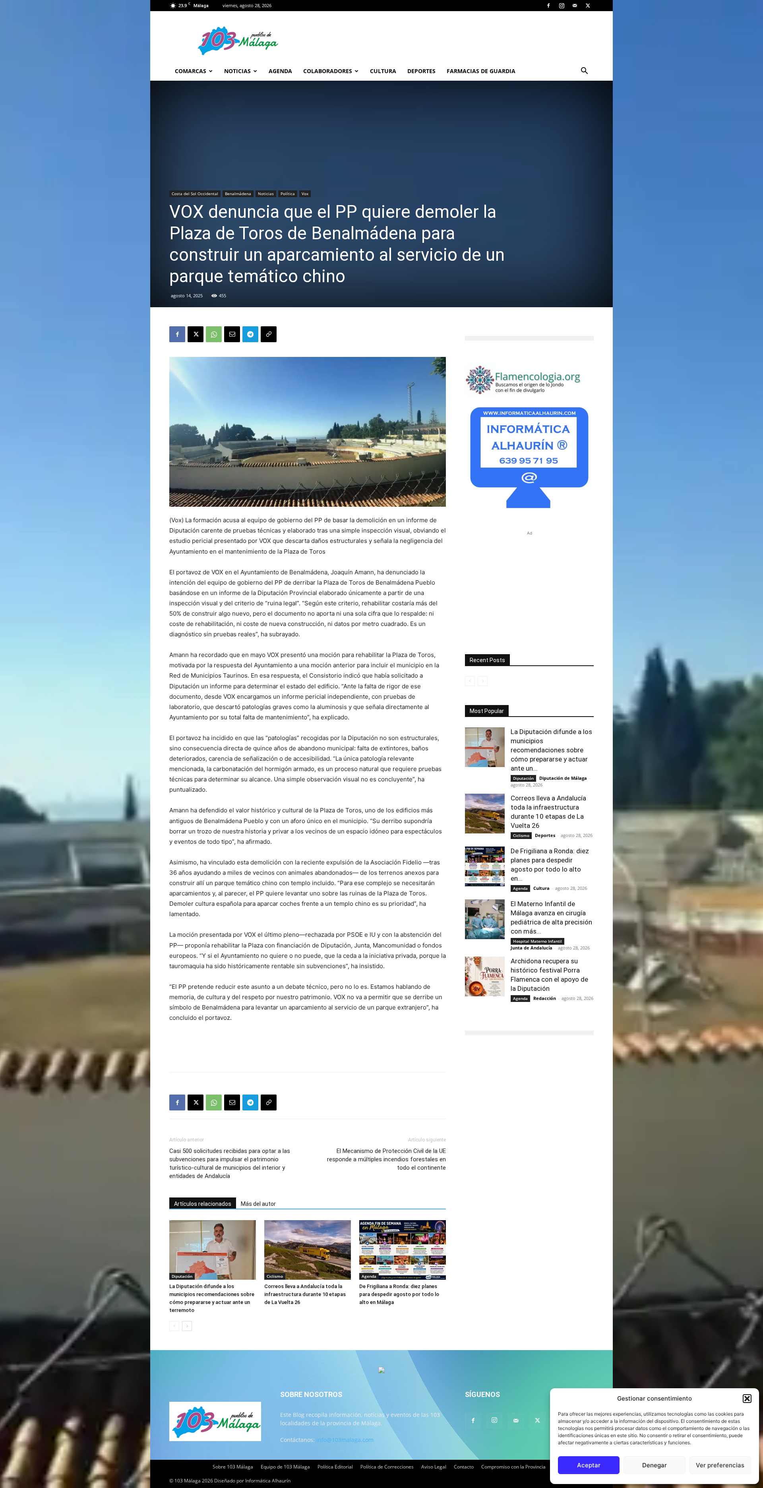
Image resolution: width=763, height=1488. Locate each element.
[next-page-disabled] (483, 681)
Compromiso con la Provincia (513, 1466)
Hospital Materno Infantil (537, 941)
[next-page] (187, 1326)
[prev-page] (174, 1326)
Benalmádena (238, 193)
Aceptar (588, 1465)
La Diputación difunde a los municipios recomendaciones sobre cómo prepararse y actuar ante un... (551, 750)
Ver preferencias (720, 1465)
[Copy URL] (269, 334)
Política (288, 193)
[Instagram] (561, 5)
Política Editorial (335, 1466)
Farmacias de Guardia (481, 71)
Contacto (464, 1466)
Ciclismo (275, 1276)
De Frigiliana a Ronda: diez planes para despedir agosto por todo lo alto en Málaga (399, 1294)
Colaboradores (327, 71)
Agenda (280, 71)
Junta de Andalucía (531, 948)
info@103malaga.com (345, 1439)
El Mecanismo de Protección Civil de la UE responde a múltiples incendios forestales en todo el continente (386, 1159)
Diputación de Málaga (563, 778)
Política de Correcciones (387, 1466)
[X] (588, 5)
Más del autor (258, 1204)
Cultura (383, 71)
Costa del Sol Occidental (195, 193)
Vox (305, 193)
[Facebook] (548, 5)
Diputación (182, 1276)
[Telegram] (250, 334)
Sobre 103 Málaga (233, 1466)
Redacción (544, 998)
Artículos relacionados (202, 1204)
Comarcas (190, 71)
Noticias (237, 71)
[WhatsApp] (214, 334)
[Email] (232, 334)
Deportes (421, 71)
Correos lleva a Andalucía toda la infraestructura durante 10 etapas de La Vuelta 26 (305, 1294)
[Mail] (575, 5)
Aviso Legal (433, 1466)
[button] (747, 1399)
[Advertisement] (308, 1045)
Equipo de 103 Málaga (285, 1466)
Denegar (654, 1465)
